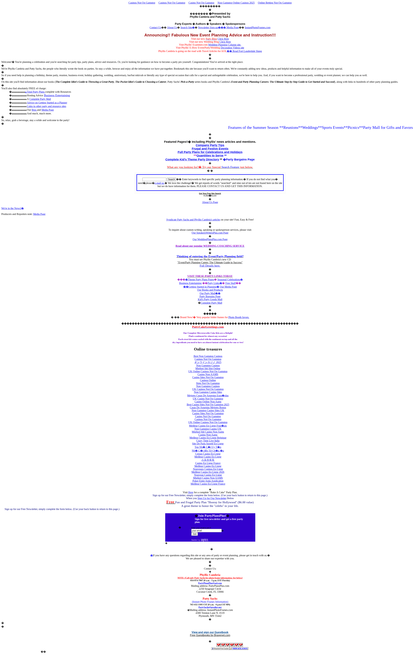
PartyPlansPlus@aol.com (210, 583)
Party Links (214, 283)
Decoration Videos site (232, 47)
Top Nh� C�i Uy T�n (208, 447)
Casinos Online (208, 380)
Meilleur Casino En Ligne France (208, 483)
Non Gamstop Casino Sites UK (208, 410)
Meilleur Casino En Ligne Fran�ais (208, 425)
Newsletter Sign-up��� (212, 27)
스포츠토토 (207, 459)
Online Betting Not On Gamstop (275, 2)
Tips (220, 145)
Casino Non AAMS (208, 374)
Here (190, 492)
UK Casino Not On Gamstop (208, 398)
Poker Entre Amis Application (207, 480)
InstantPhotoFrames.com (257, 27)
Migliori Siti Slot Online (207, 368)
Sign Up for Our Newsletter (212, 498)
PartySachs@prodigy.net (210, 607)
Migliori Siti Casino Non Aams (208, 431)
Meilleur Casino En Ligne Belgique (207, 437)
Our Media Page (228, 286)
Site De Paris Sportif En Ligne (208, 443)
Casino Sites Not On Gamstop (208, 377)
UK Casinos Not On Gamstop (208, 389)
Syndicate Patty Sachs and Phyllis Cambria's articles (193, 219)
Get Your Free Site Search (210, 193)
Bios (34, 109)
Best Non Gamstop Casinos (208, 356)
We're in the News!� (12, 208)
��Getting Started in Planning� (201, 286)
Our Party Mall (207, 293)
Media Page (233, 27)
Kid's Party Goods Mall (210, 299)
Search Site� (187, 27)
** (225, 155)
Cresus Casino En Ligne (207, 453)
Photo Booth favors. (238, 317)
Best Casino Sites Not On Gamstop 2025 (208, 404)
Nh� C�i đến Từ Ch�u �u (208, 450)
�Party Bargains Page (239, 159)
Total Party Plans (36, 91)
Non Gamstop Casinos (208, 365)
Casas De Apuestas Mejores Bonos (208, 407)
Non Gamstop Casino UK (207, 428)
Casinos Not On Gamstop (141, 2)
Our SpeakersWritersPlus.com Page (210, 232)
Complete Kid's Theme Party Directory (192, 159)
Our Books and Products (210, 289)
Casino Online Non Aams (208, 401)
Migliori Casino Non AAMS (208, 477)
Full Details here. (210, 265)
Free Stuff (230, 283)
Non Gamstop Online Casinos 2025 (236, 2)
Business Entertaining (57, 95)
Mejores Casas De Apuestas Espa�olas (208, 395)
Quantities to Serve (210, 155)
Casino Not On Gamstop (201, 2)
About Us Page (210, 202)
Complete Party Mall (40, 99)
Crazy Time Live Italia (208, 440)
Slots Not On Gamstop (208, 383)
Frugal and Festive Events (210, 148)
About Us (172, 27)
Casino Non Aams (207, 434)
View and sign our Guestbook (210, 632)
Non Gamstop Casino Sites (208, 392)
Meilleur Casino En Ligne (207, 456)
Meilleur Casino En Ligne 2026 (207, 472)
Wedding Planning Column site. (224, 44)
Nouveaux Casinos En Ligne (208, 469)
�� (217, 293)
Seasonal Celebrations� (230, 279)
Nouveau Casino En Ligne (208, 475)
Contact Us (155, 27)
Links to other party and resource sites (46, 106)
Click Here (223, 38)
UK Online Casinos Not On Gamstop (207, 371)
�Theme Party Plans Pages (199, 279)
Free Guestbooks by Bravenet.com (210, 635)
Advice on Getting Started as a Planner (47, 102)
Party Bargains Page (210, 296)
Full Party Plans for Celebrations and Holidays (210, 152)
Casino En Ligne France (207, 463)
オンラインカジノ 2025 (207, 362)
